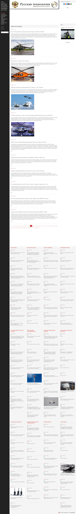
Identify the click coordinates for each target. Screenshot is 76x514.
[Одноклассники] (65, 4)
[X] (68, 4)
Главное (2, 1)
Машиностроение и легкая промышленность (32, 422)
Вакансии (2, 27)
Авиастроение (14, 247)
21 (52, 225)
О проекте (2, 26)
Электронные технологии (16, 421)
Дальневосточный (4, 22)
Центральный (3, 14)
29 (22, 227)
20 (50, 225)
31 (26, 227)
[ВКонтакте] (64, 4)
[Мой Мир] (67, 4)
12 (33, 225)
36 (37, 227)
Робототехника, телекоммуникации (31, 331)
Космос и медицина (4, 5)
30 (24, 227)
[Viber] (69, 4)
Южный (2, 17)
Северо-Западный (4, 15)
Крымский (2, 23)
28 (20, 227)
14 (37, 225)
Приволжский (3, 16)
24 (11, 227)
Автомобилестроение (4, 6)
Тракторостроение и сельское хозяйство (4, 8)
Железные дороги (47, 421)
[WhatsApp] (71, 4)
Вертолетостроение (4, 4)
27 (18, 227)
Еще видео (68, 42)
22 (54, 225)
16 (41, 225)
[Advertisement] (34, 17)
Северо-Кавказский (4, 18)
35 (35, 227)
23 (56, 225)
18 (45, 225)
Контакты (2, 29)
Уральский (2, 21)
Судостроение (63, 421)
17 (43, 225)
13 (35, 225)
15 (39, 225)
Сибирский (2, 20)
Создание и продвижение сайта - (67, 512)
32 (28, 227)
